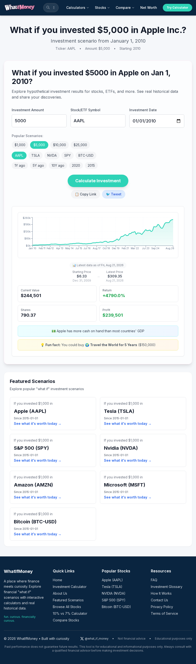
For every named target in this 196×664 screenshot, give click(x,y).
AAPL (19, 155)
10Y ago (58, 165)
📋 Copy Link (85, 194)
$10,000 (59, 145)
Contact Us (159, 600)
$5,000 (39, 145)
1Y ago (20, 165)
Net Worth (148, 8)
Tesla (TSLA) (112, 587)
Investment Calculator (70, 587)
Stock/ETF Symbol (85, 110)
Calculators (75, 8)
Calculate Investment (98, 180)
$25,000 (80, 145)
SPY (67, 155)
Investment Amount (28, 110)
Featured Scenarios (68, 600)
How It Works (161, 593)
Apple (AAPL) (112, 580)
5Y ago (38, 165)
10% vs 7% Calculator (70, 613)
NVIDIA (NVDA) (113, 593)
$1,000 (20, 145)
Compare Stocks (66, 620)
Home (57, 580)
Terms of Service (164, 613)
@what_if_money (97, 638)
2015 (91, 165)
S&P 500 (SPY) (113, 600)
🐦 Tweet (113, 194)
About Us (60, 593)
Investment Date (143, 110)
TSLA (35, 155)
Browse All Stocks (67, 607)
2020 (76, 165)
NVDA (52, 155)
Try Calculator (177, 7)
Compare (123, 8)
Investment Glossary (166, 587)
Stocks (100, 8)
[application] (98, 235)
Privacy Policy (162, 607)
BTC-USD (85, 155)
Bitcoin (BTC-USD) (116, 607)
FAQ (154, 580)
